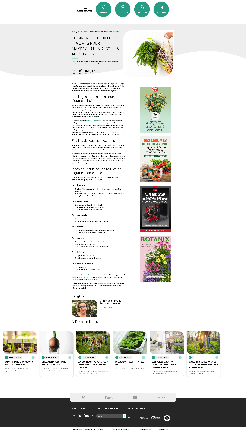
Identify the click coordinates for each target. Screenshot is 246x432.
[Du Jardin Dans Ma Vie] (84, 9)
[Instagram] (80, 71)
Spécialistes (142, 12)
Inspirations (123, 12)
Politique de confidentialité (120, 429)
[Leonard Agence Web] (171, 429)
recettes (88, 275)
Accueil (74, 31)
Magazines (161, 13)
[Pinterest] (92, 71)
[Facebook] (74, 71)
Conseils (103, 12)
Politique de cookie (144, 429)
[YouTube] (86, 71)
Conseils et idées (83, 31)
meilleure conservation (93, 121)
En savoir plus (107, 308)
